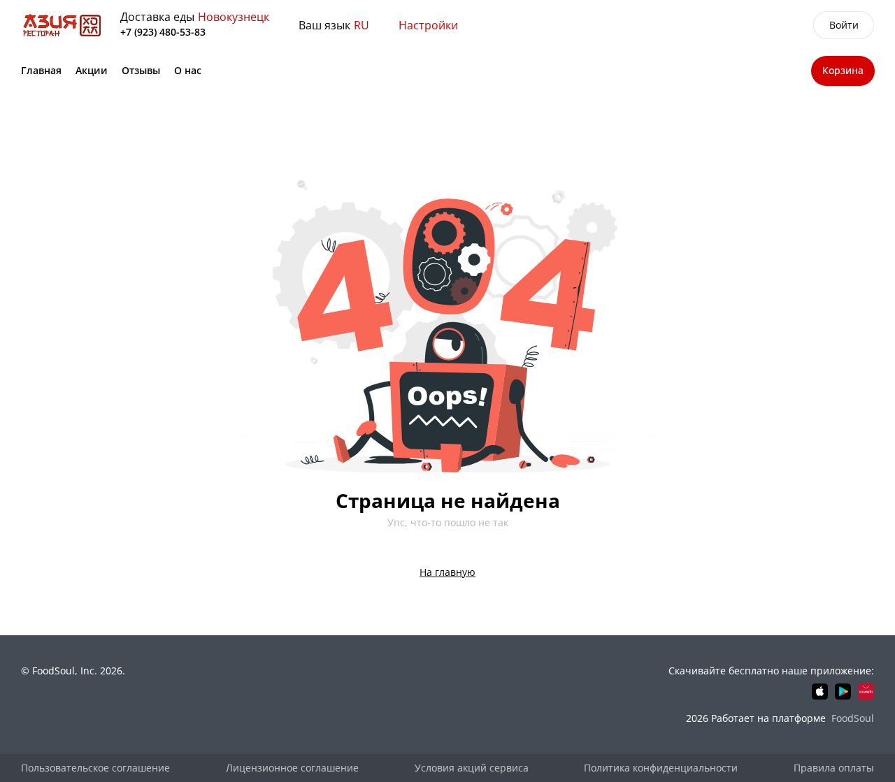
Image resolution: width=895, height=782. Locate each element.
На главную (447, 572)
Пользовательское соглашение (95, 767)
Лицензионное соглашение (292, 767)
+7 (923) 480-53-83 (163, 31)
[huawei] (866, 691)
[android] (843, 691)
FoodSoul (852, 718)
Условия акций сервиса (472, 767)
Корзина (843, 70)
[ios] (820, 691)
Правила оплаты (834, 767)
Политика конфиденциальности (661, 767)
